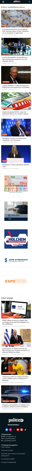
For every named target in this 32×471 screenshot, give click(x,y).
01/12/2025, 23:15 (6, 34)
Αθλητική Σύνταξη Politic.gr (17, 382)
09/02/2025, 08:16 (6, 115)
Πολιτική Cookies (7, 450)
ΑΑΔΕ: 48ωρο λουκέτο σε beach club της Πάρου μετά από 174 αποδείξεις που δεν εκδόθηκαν (15, 322)
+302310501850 (9, 438)
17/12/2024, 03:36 (6, 142)
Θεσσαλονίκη (6, 401)
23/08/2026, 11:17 (6, 382)
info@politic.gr (11, 436)
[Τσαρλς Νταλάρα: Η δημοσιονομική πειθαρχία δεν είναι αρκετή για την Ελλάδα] (16, 75)
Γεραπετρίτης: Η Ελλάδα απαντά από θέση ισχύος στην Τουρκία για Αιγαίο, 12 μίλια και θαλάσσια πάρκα (16, 350)
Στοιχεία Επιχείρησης (8, 462)
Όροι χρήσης (5, 447)
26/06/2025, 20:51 (6, 63)
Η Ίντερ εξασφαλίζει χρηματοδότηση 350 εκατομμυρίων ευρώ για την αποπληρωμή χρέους (14, 59)
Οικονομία (12, 108)
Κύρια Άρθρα (6, 108)
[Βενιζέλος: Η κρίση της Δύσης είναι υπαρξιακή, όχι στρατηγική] (16, 127)
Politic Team (13, 34)
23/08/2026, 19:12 (6, 354)
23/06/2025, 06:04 (6, 89)
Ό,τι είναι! (12, 316)
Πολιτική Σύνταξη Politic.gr (17, 354)
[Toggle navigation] (3, 2)
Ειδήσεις (5, 25)
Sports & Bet (6, 53)
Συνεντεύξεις (6, 81)
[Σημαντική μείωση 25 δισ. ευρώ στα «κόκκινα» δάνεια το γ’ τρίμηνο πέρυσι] (16, 101)
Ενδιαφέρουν (6, 316)
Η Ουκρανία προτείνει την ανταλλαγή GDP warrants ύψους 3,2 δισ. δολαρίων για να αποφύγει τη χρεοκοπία (15, 31)
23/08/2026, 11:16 (6, 408)
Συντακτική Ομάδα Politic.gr (17, 408)
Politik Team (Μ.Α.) (15, 168)
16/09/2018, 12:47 (6, 168)
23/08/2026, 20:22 (6, 326)
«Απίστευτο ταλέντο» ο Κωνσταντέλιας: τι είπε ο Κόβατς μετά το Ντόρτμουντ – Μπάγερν (15, 378)
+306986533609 (10, 440)
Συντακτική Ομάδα (7, 459)
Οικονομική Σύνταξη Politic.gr (18, 326)
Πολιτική (5, 134)
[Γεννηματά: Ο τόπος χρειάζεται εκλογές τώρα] (16, 154)
